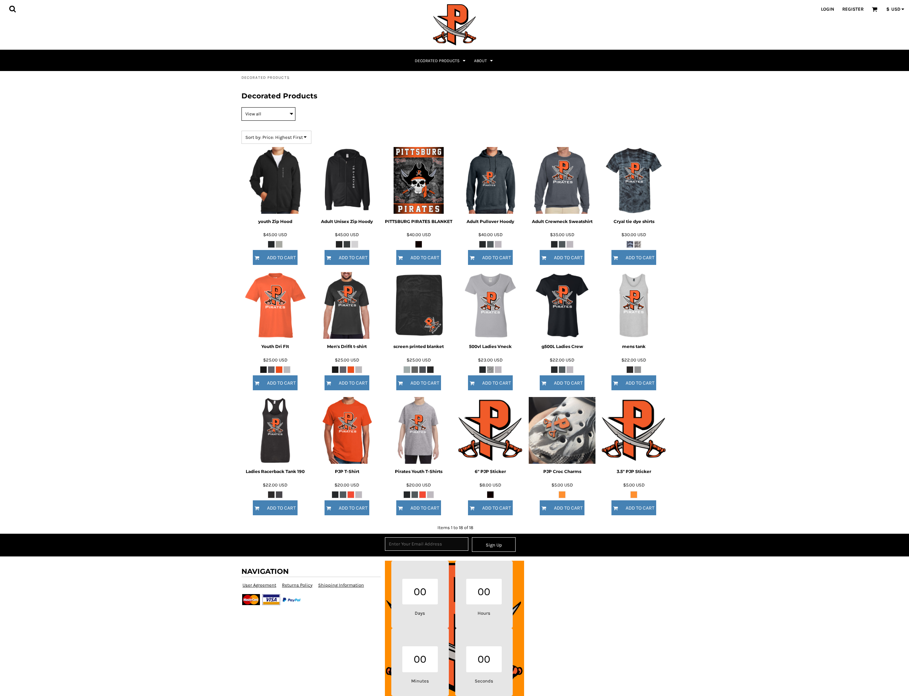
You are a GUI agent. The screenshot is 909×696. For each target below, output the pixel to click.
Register (853, 9)
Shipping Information (341, 585)
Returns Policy (297, 585)
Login (827, 9)
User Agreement (259, 585)
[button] (12, 8)
